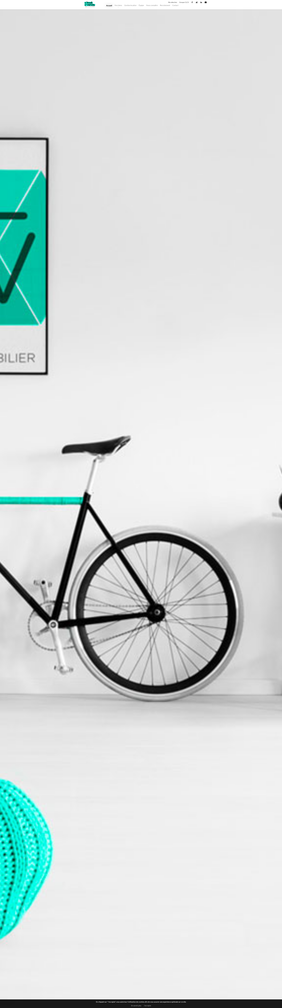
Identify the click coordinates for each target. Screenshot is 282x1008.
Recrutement (165, 5)
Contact (175, 5)
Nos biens (118, 5)
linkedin (201, 2)
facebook (192, 2)
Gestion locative (130, 5)
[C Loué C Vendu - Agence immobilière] (90, 8)
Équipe (141, 5)
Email (206, 2)
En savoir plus (136, 1005)
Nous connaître (152, 5)
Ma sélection (172, 2)
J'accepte (147, 1005)
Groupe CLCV (184, 2)
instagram (197, 2)
